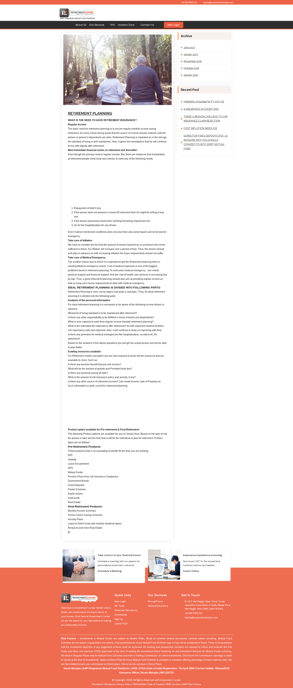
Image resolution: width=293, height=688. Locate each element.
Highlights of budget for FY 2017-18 (204, 101)
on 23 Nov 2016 (84, 106)
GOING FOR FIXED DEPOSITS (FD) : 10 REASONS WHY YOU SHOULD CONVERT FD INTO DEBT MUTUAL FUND (206, 142)
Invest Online (191, 571)
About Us (80, 24)
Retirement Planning (133, 106)
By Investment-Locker (108, 106)
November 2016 (193, 61)
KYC (112, 24)
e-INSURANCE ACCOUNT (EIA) (201, 109)
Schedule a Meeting (110, 571)
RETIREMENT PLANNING (90, 113)
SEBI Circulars (173, 684)
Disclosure (109, 684)
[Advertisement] (166, 10)
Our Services (96, 24)
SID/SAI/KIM (139, 684)
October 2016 (191, 68)
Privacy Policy (124, 684)
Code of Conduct (155, 684)
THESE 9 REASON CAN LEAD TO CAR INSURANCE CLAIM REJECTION (206, 118)
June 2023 (189, 47)
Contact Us (147, 24)
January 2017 (191, 54)
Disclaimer (97, 684)
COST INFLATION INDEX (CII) (200, 128)
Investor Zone (126, 24)
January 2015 (191, 75)
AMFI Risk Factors (191, 684)
